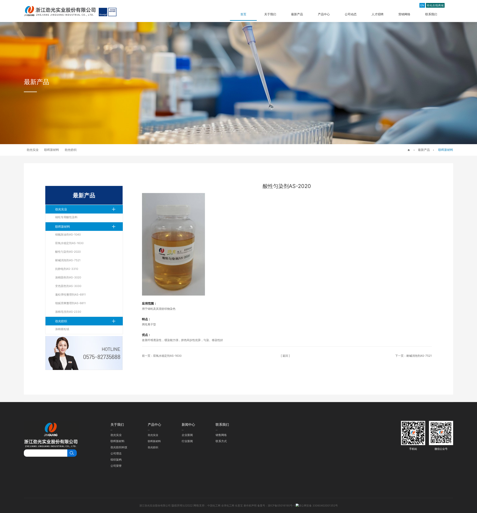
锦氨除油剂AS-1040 (68, 234)
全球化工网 (227, 505)
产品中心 (324, 14)
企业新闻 (187, 435)
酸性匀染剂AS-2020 (68, 251)
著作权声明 (250, 505)
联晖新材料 (445, 150)
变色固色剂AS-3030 (68, 286)
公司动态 (351, 14)
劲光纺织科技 (118, 447)
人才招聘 (377, 14)
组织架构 (116, 459)
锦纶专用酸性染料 (66, 217)
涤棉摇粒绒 (62, 329)
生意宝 (239, 505)
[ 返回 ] (285, 355)
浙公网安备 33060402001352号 (318, 505)
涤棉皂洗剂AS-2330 (68, 311)
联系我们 (431, 14)
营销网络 (404, 14)
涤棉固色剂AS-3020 (68, 277)
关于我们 (270, 14)
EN (422, 5)
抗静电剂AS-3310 (66, 269)
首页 (243, 14)
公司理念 (116, 453)
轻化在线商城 (435, 5)
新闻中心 (188, 424)
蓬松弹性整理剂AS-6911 (70, 294)
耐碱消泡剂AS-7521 (67, 260)
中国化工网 (213, 505)
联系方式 (221, 441)
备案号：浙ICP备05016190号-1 (276, 505)
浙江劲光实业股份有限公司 (155, 505)
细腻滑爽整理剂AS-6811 (70, 303)
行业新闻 (187, 441)
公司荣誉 (116, 465)
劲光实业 (61, 209)
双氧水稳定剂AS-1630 (69, 243)
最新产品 (297, 14)
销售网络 (221, 435)
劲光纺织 (61, 321)
